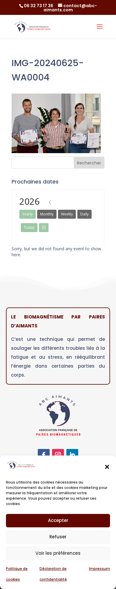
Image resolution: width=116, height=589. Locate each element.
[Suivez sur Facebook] (44, 455)
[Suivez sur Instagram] (58, 455)
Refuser (58, 537)
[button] (107, 467)
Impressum (99, 568)
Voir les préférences (58, 553)
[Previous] (50, 203)
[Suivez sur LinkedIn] (72, 455)
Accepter (58, 520)
